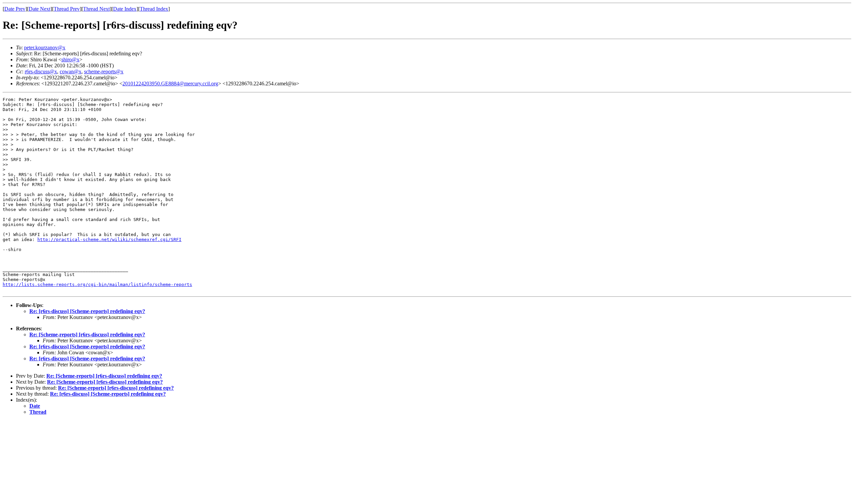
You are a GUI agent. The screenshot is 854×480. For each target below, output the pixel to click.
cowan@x (70, 71)
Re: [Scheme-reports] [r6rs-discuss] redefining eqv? (87, 334)
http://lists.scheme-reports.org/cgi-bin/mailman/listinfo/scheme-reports (97, 284)
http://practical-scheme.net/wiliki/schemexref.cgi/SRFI (109, 239)
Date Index (124, 9)
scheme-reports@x (103, 71)
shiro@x (70, 59)
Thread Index (154, 9)
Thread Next (96, 9)
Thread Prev (67, 9)
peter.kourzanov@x (44, 47)
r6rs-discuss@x (41, 71)
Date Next (39, 9)
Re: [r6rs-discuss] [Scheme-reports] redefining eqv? (87, 311)
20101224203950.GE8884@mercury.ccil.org (170, 83)
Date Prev (14, 9)
